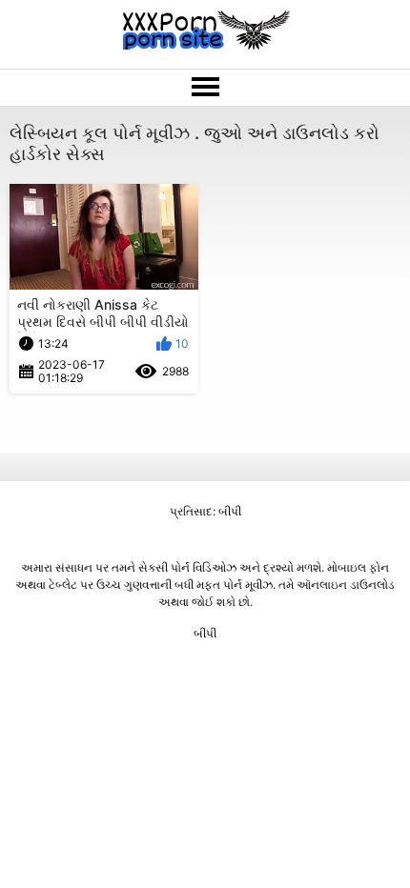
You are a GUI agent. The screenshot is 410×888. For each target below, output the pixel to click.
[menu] (205, 88)
